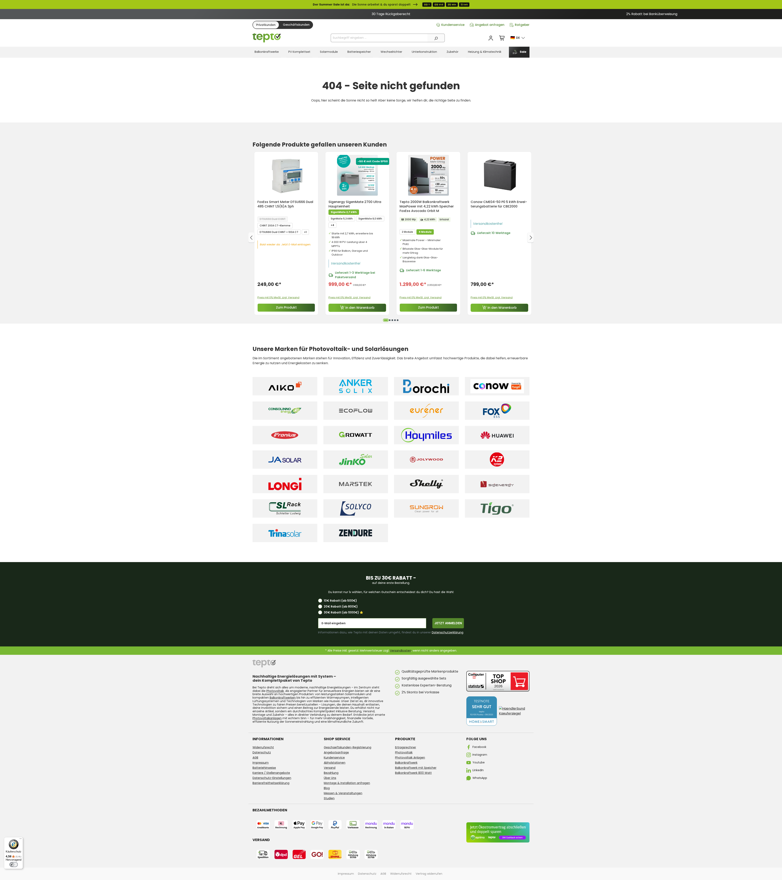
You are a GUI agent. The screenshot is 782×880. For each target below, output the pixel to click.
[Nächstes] (530, 237)
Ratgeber (522, 25)
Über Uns (330, 778)
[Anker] (355, 386)
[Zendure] (355, 533)
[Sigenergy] (497, 484)
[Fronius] (285, 435)
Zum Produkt (286, 307)
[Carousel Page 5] (397, 320)
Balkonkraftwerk (406, 763)
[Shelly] (426, 484)
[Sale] (391, 4)
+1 (305, 232)
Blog (327, 788)
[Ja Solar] (285, 459)
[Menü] (20, 839)
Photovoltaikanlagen (267, 718)
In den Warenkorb (360, 307)
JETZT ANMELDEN (448, 623)
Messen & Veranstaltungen (343, 793)
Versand (329, 768)
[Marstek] (355, 484)
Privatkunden (266, 25)
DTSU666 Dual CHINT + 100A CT (279, 232)
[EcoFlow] (355, 410)
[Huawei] (497, 435)
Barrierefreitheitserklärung (271, 783)
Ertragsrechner (405, 747)
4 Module (425, 232)
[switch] (14, 864)
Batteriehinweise (264, 768)
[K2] (497, 459)
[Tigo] (497, 508)
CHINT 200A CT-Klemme (275, 225)
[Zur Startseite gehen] (267, 38)
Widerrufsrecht (263, 747)
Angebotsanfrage (336, 752)
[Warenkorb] (502, 38)
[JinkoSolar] (355, 459)
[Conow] (497, 386)
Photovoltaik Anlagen (410, 757)
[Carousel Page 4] (395, 320)
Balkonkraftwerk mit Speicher (415, 768)
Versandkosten (400, 650)
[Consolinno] (285, 410)
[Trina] (285, 533)
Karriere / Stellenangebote (271, 773)
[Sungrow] (426, 508)
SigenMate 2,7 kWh (344, 212)
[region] (391, 14)
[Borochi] (426, 386)
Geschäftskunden (296, 25)
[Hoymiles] (426, 435)
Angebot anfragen (489, 25)
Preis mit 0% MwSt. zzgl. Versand (278, 297)
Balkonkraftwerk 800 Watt (413, 773)
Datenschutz (262, 752)
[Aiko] (285, 386)
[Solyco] (355, 508)
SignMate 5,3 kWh (342, 218)
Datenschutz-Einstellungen (272, 778)
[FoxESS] (497, 410)
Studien (329, 798)
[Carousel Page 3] (392, 320)
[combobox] (379, 38)
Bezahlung (331, 773)
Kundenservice (453, 25)
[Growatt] (355, 435)
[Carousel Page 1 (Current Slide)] (386, 320)
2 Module (407, 232)
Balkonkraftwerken (283, 698)
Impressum (261, 763)
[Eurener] (426, 410)
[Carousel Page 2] (389, 320)
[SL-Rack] (285, 508)
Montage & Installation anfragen (347, 783)
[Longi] (285, 484)
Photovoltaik (275, 691)
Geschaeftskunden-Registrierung (347, 747)
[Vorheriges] (251, 237)
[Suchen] (436, 38)
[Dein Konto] (490, 38)
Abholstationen (334, 763)
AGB (255, 757)
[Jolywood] (426, 459)
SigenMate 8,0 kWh (370, 218)
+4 (332, 225)
